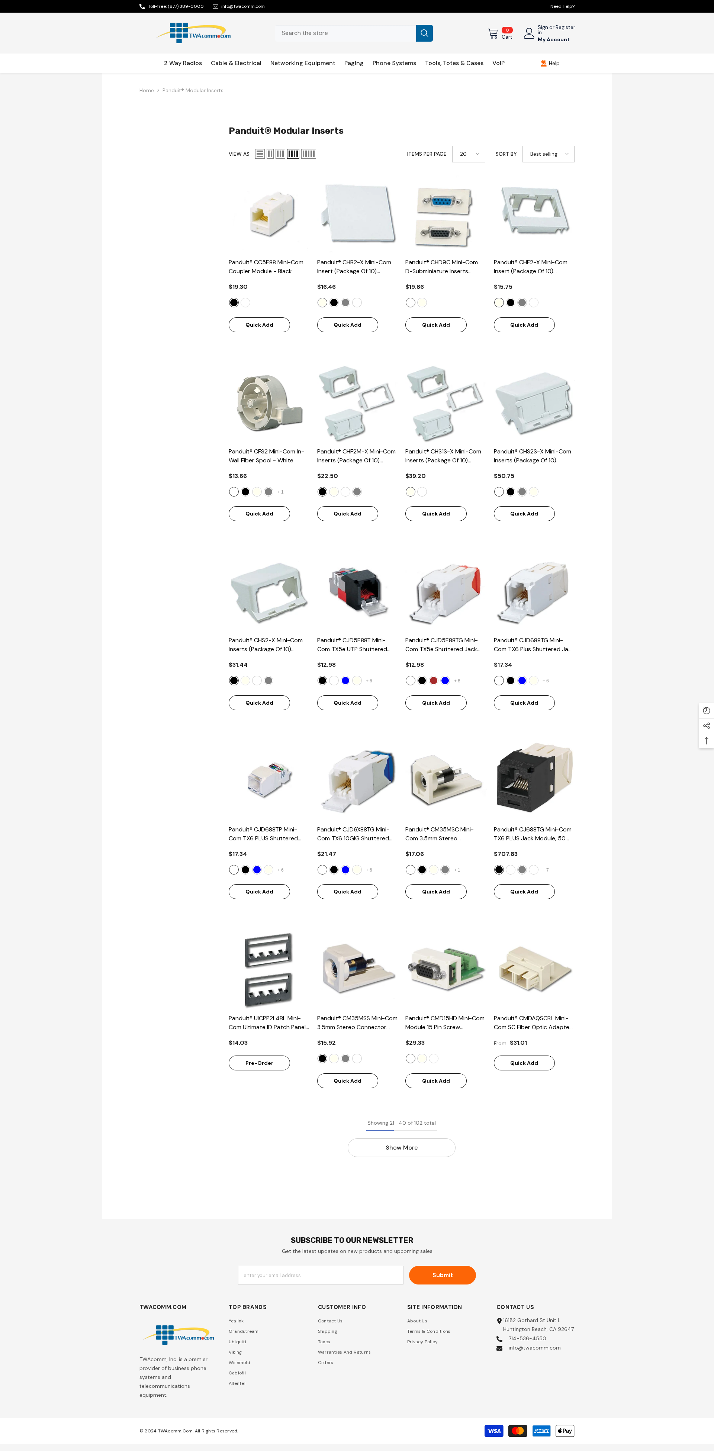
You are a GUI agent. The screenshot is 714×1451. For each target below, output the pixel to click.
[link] (550, 63)
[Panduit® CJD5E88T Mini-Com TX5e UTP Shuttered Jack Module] (357, 592)
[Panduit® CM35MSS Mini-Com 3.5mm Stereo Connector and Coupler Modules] (357, 970)
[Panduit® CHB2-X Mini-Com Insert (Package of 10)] (357, 214)
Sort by (506, 154)
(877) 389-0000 (186, 6)
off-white (245, 302)
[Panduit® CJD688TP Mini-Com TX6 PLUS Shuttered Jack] (269, 780)
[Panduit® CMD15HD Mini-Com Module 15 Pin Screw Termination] (445, 970)
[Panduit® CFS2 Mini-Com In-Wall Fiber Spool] (269, 402)
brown (433, 680)
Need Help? (562, 6)
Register (565, 27)
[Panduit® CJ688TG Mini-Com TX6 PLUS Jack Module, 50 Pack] (534, 780)
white (234, 492)
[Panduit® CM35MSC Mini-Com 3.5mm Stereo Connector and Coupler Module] (445, 780)
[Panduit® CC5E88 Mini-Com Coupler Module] (269, 214)
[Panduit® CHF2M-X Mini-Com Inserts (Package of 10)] (357, 402)
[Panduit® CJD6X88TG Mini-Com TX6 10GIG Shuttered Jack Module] (357, 780)
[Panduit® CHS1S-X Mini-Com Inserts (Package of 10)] (445, 402)
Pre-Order (259, 1063)
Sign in (543, 30)
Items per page (427, 154)
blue (345, 680)
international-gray (345, 302)
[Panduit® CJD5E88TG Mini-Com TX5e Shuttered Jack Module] (445, 592)
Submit (442, 1275)
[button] (260, 154)
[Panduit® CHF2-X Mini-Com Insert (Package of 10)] (534, 214)
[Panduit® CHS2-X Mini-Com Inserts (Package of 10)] (269, 592)
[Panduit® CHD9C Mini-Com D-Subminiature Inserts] (445, 214)
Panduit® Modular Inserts (193, 90)
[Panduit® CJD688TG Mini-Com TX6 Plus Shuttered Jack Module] (534, 592)
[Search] (354, 33)
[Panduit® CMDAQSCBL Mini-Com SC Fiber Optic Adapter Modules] (534, 970)
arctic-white (334, 680)
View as (239, 154)
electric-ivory (322, 302)
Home (146, 90)
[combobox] (345, 33)
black (234, 302)
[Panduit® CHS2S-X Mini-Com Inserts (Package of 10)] (534, 402)
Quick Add (259, 324)
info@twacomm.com (243, 6)
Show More (402, 1147)
